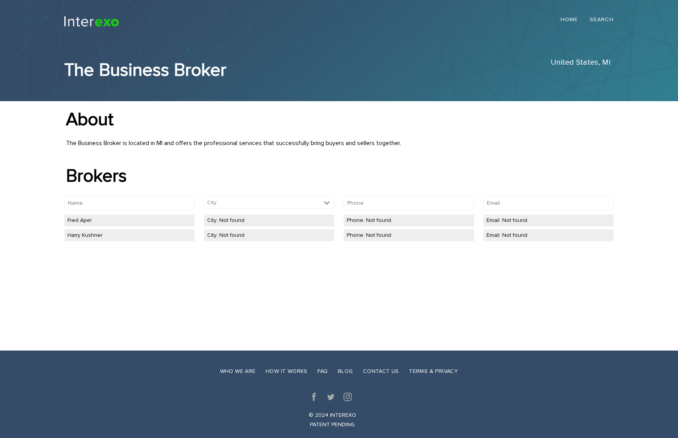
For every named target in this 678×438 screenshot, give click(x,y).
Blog (345, 371)
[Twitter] (331, 397)
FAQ (322, 371)
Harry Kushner (84, 235)
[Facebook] (314, 397)
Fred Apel (79, 220)
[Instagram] (348, 397)
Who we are (238, 371)
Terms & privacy (433, 371)
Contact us (381, 371)
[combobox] (269, 202)
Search (602, 20)
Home (569, 20)
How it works (287, 371)
